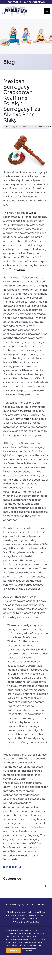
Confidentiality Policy (15, 915)
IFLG (24, 127)
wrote (32, 212)
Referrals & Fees (37, 915)
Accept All (13, 951)
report (21, 269)
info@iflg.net (21, 904)
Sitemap (32, 918)
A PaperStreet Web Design (26, 922)
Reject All (29, 951)
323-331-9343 (36, 2)
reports (28, 418)
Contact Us (14, 2)
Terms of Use (19, 918)
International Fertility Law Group (30, 912)
